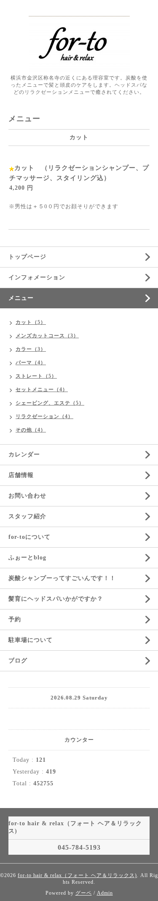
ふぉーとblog (27, 557)
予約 (14, 619)
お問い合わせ (27, 496)
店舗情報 (21, 475)
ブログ (17, 660)
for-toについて (29, 537)
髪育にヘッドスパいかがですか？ (55, 599)
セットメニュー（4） (42, 389)
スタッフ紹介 (27, 516)
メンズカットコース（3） (47, 336)
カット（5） (31, 322)
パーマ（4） (31, 363)
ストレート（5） (36, 376)
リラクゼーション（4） (44, 416)
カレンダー (24, 454)
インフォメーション (36, 277)
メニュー (21, 298)
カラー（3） (31, 349)
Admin (105, 893)
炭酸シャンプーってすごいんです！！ (62, 578)
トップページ (27, 257)
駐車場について (30, 640)
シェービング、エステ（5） (50, 403)
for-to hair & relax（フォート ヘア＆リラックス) (77, 875)
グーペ (83, 893)
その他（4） (31, 430)
